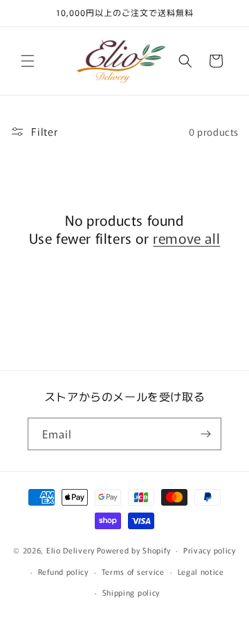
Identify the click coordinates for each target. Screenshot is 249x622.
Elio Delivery (70, 550)
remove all (186, 238)
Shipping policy (131, 592)
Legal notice (201, 571)
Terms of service (133, 571)
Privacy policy (209, 550)
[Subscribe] (205, 434)
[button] (27, 61)
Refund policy (63, 571)
